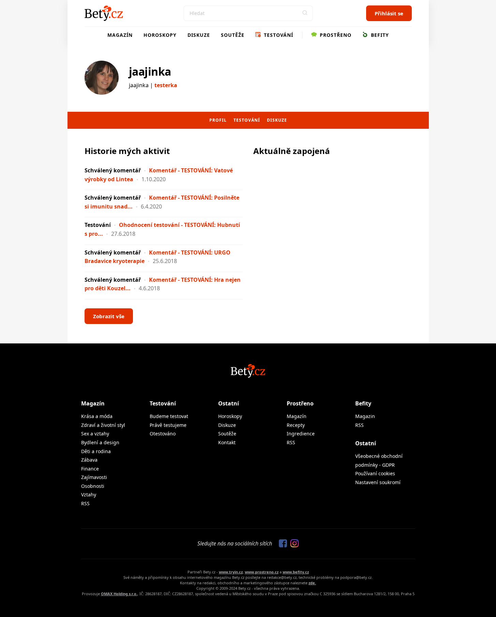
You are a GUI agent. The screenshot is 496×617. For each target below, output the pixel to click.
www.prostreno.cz (262, 571)
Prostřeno (334, 35)
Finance (90, 468)
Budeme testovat (169, 416)
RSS (85, 503)
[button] (305, 13)
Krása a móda (96, 416)
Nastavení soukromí (378, 482)
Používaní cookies (375, 473)
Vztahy (88, 494)
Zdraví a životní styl (103, 425)
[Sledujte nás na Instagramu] (293, 544)
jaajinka (150, 71)
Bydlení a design (100, 442)
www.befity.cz (296, 571)
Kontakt (227, 442)
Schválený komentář (113, 170)
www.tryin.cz (231, 571)
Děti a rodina (96, 451)
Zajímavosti (94, 477)
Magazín (120, 35)
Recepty (296, 425)
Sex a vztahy (95, 433)
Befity (379, 35)
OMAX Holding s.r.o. (119, 593)
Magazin (365, 416)
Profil (218, 120)
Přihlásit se (389, 13)
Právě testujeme (168, 425)
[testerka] (102, 78)
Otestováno (163, 433)
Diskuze (198, 35)
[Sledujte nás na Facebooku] (281, 544)
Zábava (89, 460)
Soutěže (232, 35)
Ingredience (301, 433)
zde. (312, 582)
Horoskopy (160, 35)
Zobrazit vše (108, 316)
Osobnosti (92, 486)
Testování (277, 35)
